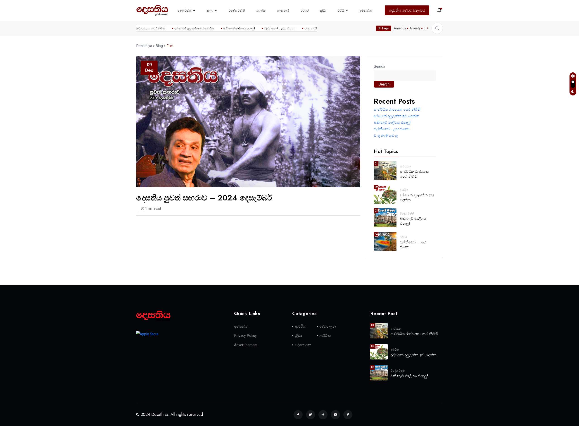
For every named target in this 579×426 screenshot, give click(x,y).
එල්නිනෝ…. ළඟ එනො (272, 28)
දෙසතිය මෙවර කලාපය (407, 10)
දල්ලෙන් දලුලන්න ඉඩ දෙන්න (187, 28)
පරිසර (304, 10)
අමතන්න (365, 10)
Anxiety (415, 28)
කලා (210, 10)
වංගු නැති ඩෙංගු (308, 28)
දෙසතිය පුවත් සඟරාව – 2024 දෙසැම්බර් (204, 197)
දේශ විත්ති (185, 10)
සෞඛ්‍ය (261, 10)
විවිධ (340, 10)
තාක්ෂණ (283, 10)
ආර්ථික (404, 190)
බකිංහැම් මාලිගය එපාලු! (232, 28)
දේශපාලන (327, 326)
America (400, 28)
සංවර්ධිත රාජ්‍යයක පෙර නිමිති (138, 28)
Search (379, 66)
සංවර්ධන (405, 166)
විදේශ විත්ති (236, 10)
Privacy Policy (245, 335)
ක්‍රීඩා (323, 10)
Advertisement (245, 345)
